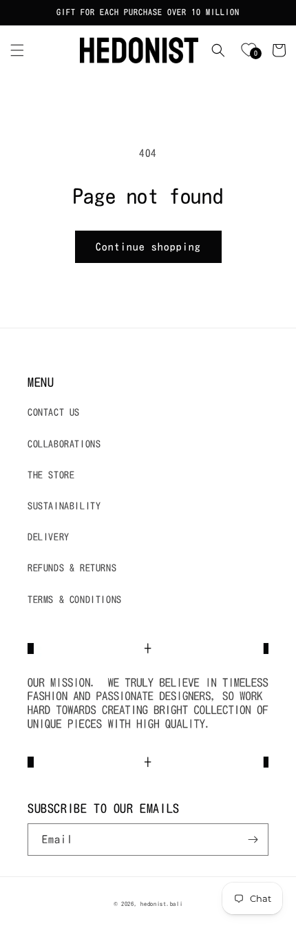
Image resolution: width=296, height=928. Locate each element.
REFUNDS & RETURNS (72, 568)
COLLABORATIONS (64, 444)
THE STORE (51, 475)
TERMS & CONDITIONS (75, 599)
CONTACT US (54, 412)
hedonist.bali (161, 904)
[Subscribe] (252, 839)
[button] (17, 50)
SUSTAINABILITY (64, 506)
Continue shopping (148, 247)
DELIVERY (49, 537)
